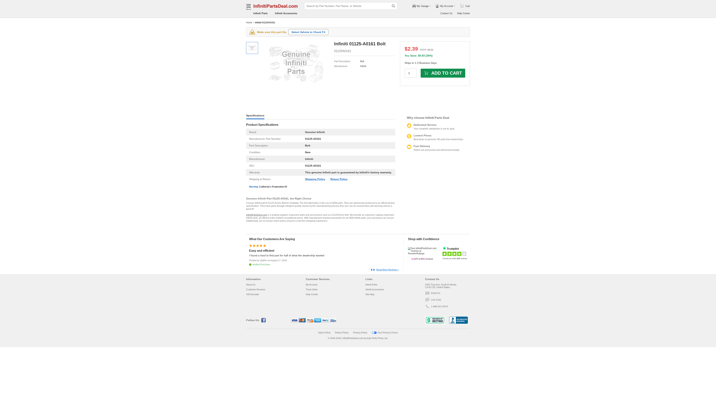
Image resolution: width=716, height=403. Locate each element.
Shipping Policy (315, 179)
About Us (250, 284)
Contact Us (446, 13)
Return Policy (339, 179)
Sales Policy (324, 332)
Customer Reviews (255, 289)
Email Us (435, 293)
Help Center (463, 13)
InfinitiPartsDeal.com (256, 215)
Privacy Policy (360, 332)
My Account (311, 284)
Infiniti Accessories (286, 13)
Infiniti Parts (260, 13)
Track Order (312, 289)
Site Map (369, 294)
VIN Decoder (252, 294)
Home (249, 22)
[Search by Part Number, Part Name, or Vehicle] (393, 6)
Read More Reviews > (387, 269)
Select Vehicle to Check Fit (308, 32)
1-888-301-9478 (439, 306)
